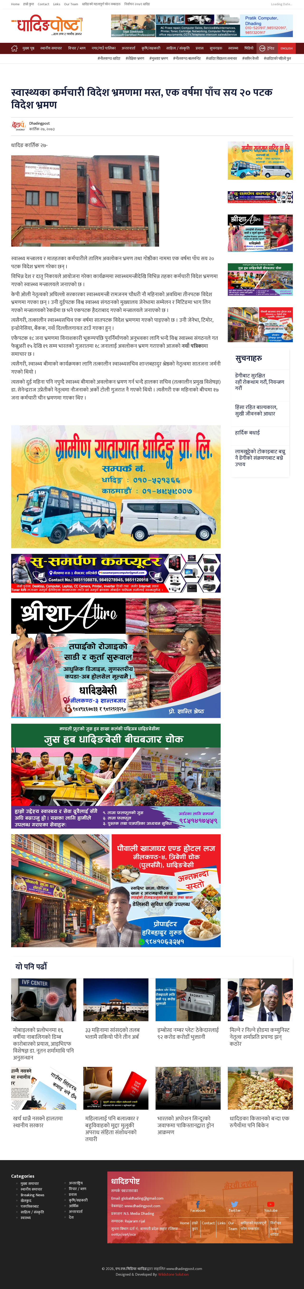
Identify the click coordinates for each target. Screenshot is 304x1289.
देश (71, 1217)
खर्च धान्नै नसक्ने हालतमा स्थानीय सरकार (38, 1122)
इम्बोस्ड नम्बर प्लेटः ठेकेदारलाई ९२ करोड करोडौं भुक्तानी (188, 1033)
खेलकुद (26, 1201)
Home (15, 4)
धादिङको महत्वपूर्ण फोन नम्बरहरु (101, 4)
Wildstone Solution (173, 1274)
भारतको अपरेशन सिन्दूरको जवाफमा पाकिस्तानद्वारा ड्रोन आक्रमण (185, 1125)
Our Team (71, 4)
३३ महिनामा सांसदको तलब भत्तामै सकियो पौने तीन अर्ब (112, 1033)
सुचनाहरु (216, 48)
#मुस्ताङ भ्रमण (158, 59)
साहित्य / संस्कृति (178, 48)
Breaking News (32, 1195)
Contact (43, 4)
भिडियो (248, 48)
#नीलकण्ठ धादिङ (108, 59)
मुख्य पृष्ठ (28, 48)
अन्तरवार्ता (128, 48)
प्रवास (200, 48)
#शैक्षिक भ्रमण (134, 59)
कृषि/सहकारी (151, 48)
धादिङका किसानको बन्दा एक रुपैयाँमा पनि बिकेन (260, 1122)
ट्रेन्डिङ (271, 48)
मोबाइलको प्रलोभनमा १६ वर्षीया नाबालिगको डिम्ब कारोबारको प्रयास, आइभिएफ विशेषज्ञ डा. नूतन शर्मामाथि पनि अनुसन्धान (43, 1043)
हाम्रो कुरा (28, 4)
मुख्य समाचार (30, 1184)
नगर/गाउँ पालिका (104, 48)
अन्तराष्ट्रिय (76, 1183)
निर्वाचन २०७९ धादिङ (137, 4)
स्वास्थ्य (233, 48)
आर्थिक (74, 1206)
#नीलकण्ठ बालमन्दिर (186, 59)
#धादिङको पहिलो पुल (276, 59)
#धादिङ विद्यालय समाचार (220, 59)
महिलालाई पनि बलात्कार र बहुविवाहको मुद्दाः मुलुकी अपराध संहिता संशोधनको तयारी (112, 1129)
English (287, 48)
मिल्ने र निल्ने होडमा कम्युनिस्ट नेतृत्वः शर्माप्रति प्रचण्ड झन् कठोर (260, 1037)
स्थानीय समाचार (51, 48)
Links (56, 4)
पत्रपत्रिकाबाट (30, 1206)
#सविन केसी (250, 59)
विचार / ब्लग (77, 48)
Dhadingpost (39, 123)
